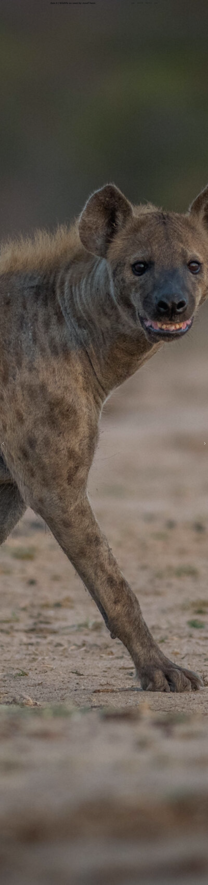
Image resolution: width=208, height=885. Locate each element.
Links (156, 3)
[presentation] (4, 443)
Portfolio (149, 3)
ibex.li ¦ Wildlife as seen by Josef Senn (72, 3)
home (133, 3)
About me (140, 3)
